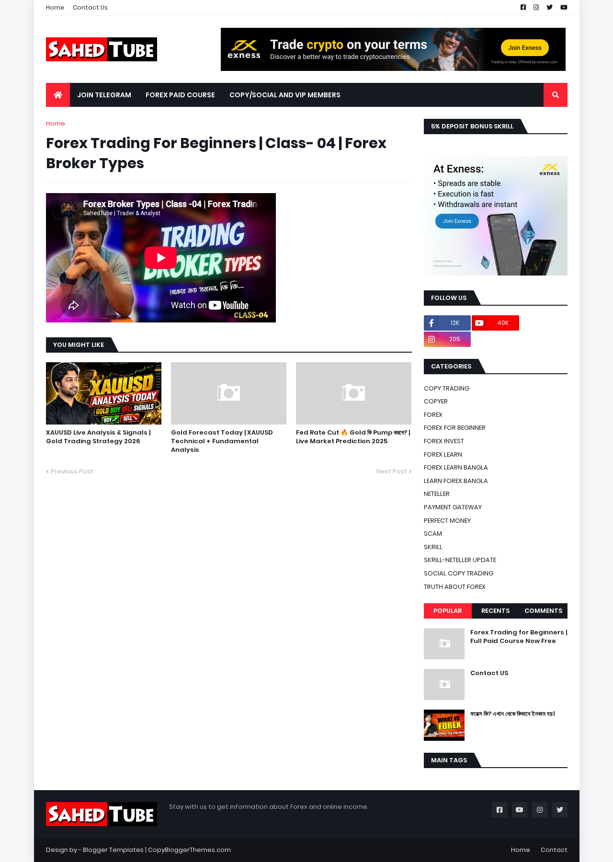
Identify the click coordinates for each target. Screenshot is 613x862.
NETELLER (437, 493)
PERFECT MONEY (447, 520)
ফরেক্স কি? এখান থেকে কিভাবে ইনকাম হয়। (512, 714)
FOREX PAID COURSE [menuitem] (180, 95)
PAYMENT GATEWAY (453, 507)
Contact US (489, 673)
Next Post (391, 471)
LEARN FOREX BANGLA (456, 480)
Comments (543, 610)
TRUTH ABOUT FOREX (455, 586)
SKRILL (433, 547)
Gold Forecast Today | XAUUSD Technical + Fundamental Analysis (222, 441)
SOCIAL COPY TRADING (458, 573)
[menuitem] (58, 95)
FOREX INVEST (444, 441)
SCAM (433, 533)
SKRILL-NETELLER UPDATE (460, 559)
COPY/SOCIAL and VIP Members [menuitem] (285, 95)
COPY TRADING (446, 388)
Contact (554, 849)
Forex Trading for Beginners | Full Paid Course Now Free (518, 636)
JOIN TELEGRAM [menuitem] (104, 95)
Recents (495, 610)
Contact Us (90, 7)
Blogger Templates (113, 849)
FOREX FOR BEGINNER (455, 427)
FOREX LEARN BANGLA (456, 467)
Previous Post (72, 471)
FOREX (433, 414)
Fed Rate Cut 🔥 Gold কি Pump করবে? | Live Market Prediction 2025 (353, 437)
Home (55, 7)
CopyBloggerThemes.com (189, 849)
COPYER (436, 401)
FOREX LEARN (443, 454)
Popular (447, 610)
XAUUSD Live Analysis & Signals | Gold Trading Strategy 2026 (98, 437)
